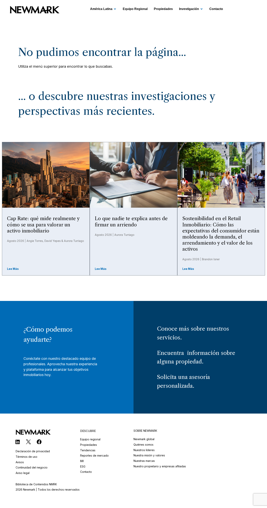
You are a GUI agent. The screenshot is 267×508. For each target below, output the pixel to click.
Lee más (13, 268)
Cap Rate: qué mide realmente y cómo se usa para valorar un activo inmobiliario (43, 224)
